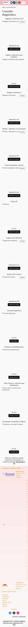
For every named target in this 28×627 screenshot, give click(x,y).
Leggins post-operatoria (14, 238)
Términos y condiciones (19, 616)
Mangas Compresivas (14, 92)
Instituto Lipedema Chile (8, 591)
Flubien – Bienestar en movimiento (14, 129)
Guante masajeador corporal (14, 165)
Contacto (4, 606)
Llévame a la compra (14, 49)
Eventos (4, 604)
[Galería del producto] (14, 32)
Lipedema (5, 595)
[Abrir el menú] (22, 2)
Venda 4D (14, 201)
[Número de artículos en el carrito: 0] (24, 2)
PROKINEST (20, 462)
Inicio (3, 7)
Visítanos (18, 477)
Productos (5, 598)
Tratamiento (5, 596)
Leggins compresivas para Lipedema (14, 56)
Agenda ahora (14, 341)
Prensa (4, 600)
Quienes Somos (6, 602)
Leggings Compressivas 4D (14, 19)
